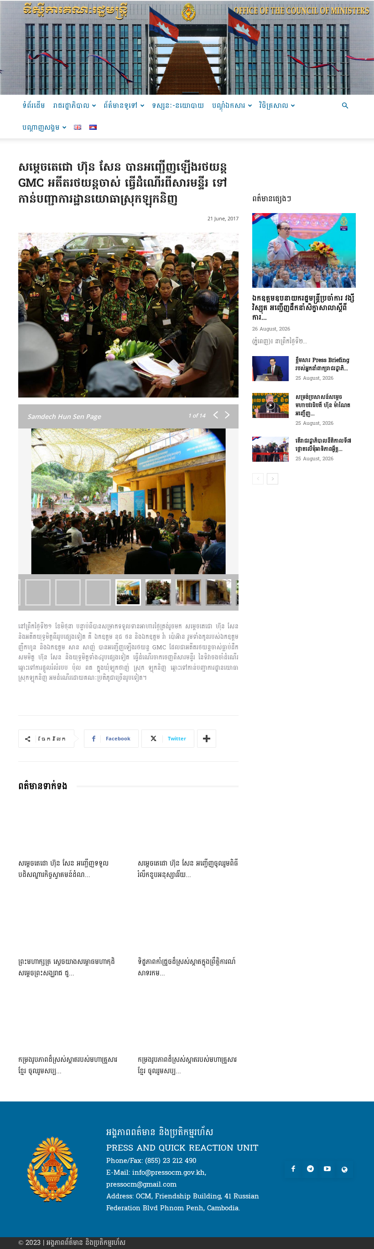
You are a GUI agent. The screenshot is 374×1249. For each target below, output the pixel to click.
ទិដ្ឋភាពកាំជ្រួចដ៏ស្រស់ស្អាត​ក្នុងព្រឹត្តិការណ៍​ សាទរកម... (187, 967)
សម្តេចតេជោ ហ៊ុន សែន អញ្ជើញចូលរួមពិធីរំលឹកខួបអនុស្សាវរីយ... (188, 869)
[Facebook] (293, 1169)
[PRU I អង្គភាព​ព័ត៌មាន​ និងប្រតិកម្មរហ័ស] (187, 47)
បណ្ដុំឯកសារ (228, 105)
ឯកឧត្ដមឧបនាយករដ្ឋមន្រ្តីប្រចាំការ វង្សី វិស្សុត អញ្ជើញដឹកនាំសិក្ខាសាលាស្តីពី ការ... (303, 307)
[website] (344, 1169)
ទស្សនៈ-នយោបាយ (178, 105)
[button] (345, 106)
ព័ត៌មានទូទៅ (121, 105)
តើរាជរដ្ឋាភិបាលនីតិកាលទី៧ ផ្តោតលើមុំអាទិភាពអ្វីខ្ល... (323, 445)
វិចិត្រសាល (274, 105)
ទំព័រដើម (33, 105)
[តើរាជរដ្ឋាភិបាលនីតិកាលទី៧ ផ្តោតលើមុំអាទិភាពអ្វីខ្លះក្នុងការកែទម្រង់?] (270, 449)
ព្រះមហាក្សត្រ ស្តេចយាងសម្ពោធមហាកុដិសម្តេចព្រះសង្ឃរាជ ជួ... (66, 967)
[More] (206, 738)
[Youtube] (327, 1169)
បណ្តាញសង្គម (41, 127)
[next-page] (272, 478)
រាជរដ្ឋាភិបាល (71, 105)
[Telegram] (310, 1169)
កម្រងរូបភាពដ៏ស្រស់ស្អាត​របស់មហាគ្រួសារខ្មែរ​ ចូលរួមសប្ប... (67, 1065)
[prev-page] (258, 478)
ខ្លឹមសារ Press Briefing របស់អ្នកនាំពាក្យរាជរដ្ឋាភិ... (322, 364)
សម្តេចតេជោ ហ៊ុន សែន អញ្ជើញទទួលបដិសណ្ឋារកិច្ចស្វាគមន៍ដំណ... (63, 869)
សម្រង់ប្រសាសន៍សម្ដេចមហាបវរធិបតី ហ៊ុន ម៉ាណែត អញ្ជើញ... (323, 405)
